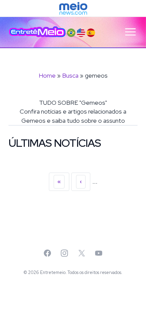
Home (47, 75)
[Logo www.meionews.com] (73, 8)
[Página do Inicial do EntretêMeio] (37, 31)
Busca (70, 75)
